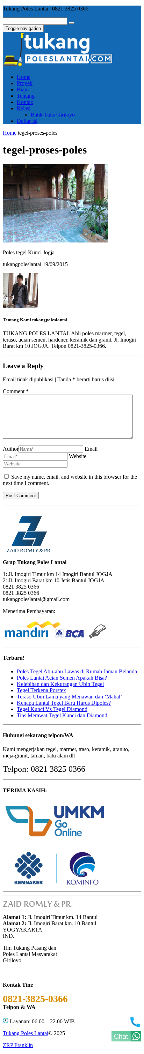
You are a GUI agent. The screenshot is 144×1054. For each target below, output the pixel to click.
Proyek (25, 83)
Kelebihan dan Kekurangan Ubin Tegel (60, 684)
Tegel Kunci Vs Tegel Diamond (52, 709)
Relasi (23, 108)
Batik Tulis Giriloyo (53, 115)
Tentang (26, 96)
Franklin (18, 1045)
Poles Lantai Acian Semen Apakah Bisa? (62, 678)
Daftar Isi (27, 121)
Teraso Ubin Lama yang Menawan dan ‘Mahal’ (69, 697)
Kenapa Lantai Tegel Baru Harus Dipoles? (64, 703)
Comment (16, 391)
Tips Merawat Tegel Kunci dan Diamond (62, 715)
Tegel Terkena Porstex (41, 690)
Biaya (23, 89)
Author (11, 449)
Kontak (25, 102)
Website (77, 456)
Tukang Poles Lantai (25, 1033)
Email (91, 449)
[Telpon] (135, 1026)
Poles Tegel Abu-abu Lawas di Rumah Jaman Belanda (77, 671)
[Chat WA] (126, 1039)
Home (23, 77)
